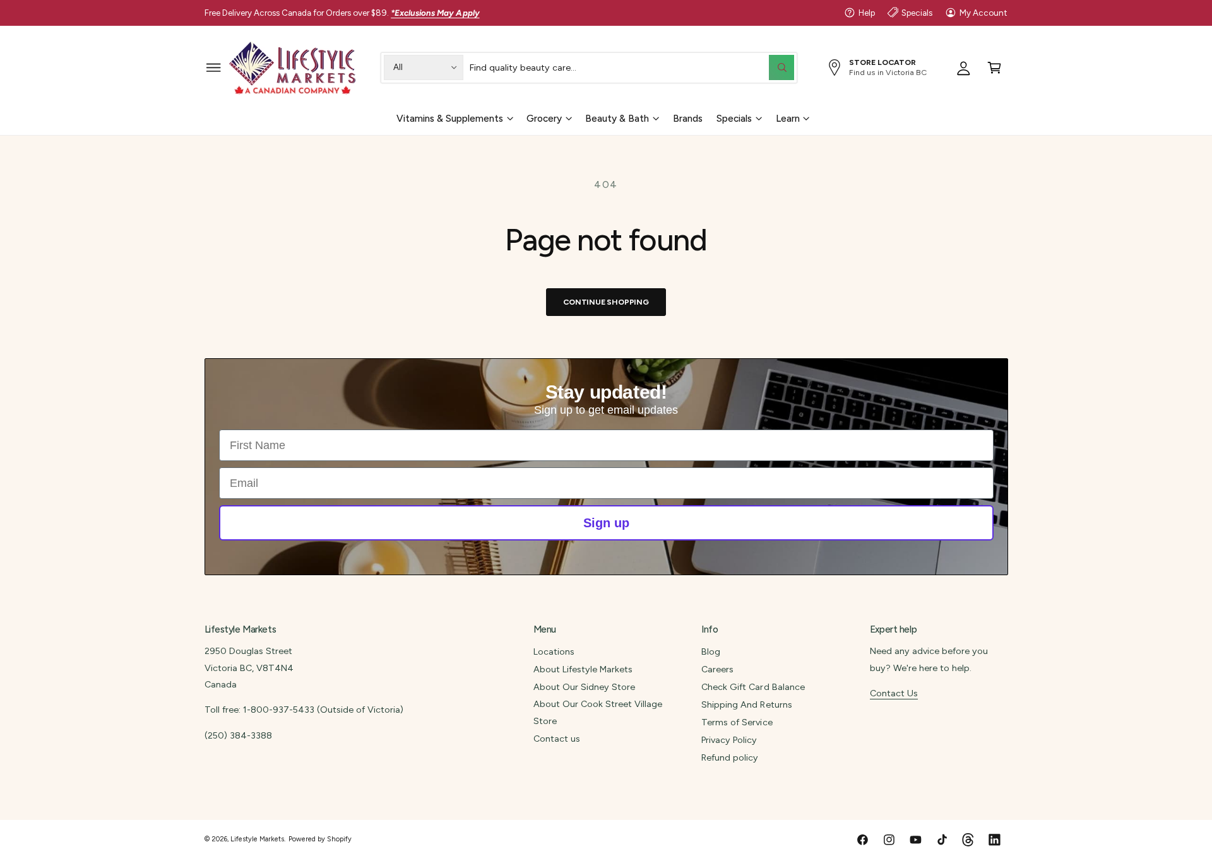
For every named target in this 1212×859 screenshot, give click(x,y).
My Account (983, 13)
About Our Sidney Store (584, 686)
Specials (916, 13)
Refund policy (729, 757)
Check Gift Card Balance (752, 686)
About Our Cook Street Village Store (597, 712)
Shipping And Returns (746, 704)
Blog (710, 651)
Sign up (606, 523)
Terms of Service (736, 722)
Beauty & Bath (617, 118)
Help (866, 13)
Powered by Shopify (320, 839)
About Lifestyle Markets (583, 669)
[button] (213, 67)
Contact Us (894, 693)
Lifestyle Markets (257, 839)
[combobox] (631, 67)
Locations (553, 651)
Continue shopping (606, 302)
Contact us (556, 738)
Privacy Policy (729, 739)
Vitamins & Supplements (449, 118)
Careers (717, 669)
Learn (788, 118)
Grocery (544, 118)
